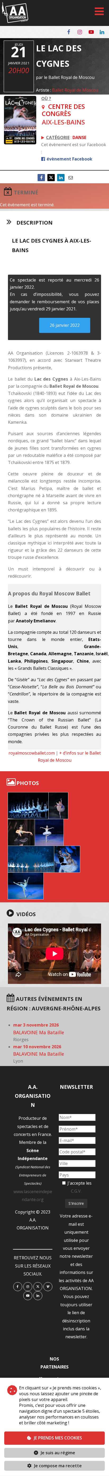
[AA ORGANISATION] (15, 21)
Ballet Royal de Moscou (75, 90)
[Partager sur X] (51, 177)
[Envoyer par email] (70, 177)
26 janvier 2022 (65, 325)
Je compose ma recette (57, 1466)
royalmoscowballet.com (31, 753)
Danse (79, 137)
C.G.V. (76, 1191)
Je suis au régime (58, 1453)
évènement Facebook (69, 159)
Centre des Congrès (63, 110)
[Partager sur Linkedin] (61, 177)
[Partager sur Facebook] (41, 177)
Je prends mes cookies (58, 1438)
